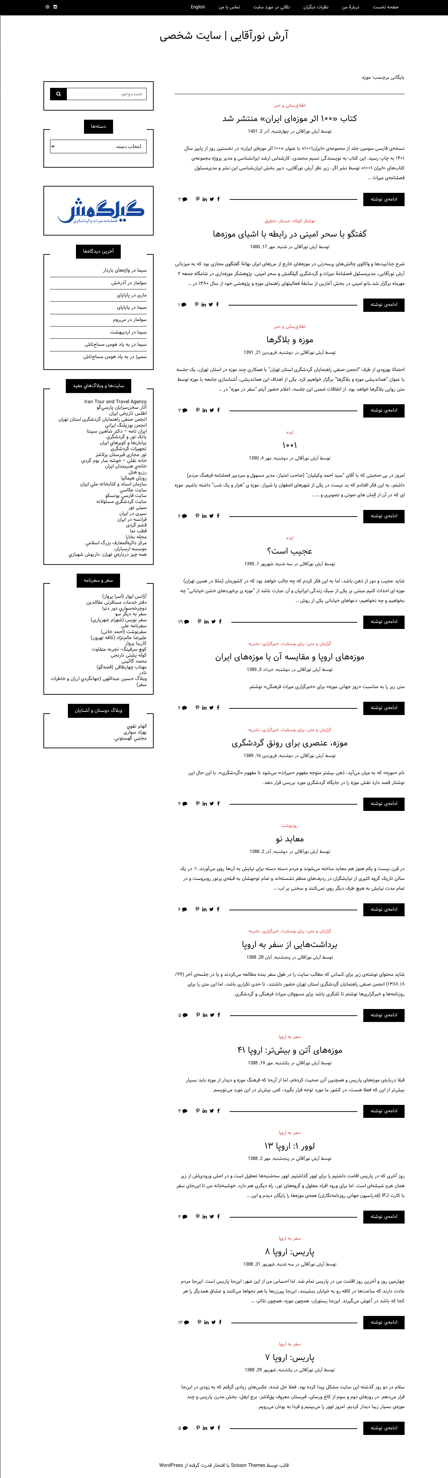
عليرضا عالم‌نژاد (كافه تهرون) (119, 638)
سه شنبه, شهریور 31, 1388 (268, 1264)
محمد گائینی (134, 661)
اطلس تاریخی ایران (128, 413)
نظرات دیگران (315, 7)
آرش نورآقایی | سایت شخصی (224, 36)
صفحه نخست (386, 7)
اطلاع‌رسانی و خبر (290, 106)
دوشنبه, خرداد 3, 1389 (268, 670)
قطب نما (138, 531)
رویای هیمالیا (134, 478)
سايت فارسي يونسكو (126, 496)
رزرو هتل (137, 472)
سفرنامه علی (134, 626)
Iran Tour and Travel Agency (115, 402)
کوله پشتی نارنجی (129, 655)
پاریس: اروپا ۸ (289, 1252)
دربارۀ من (350, 7)
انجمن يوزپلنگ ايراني (126, 425)
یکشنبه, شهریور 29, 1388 (268, 1370)
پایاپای (123, 295)
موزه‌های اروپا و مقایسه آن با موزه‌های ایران (289, 657)
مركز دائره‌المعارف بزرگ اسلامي (116, 543)
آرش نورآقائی (308, 131)
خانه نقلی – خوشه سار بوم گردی (114, 461)
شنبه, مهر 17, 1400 (268, 247)
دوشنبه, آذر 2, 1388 (269, 852)
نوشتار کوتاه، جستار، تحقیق (290, 221)
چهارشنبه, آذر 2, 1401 (268, 131)
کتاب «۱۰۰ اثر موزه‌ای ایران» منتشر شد (289, 119)
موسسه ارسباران (130, 549)
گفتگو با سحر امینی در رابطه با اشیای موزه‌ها (290, 234)
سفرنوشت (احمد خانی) (124, 632)
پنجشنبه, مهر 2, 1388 (268, 1159)
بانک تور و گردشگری (126, 437)
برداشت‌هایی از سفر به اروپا (289, 945)
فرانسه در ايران (132, 520)
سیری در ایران (133, 514)
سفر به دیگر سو (131, 614)
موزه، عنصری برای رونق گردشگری (290, 743)
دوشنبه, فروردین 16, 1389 (268, 756)
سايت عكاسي (133, 490)
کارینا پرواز (136, 643)
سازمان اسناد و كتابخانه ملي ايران (113, 484)
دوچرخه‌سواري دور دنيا (124, 608)
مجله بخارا (136, 537)
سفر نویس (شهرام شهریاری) (119, 620)
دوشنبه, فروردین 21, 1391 (268, 353)
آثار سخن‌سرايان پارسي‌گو (122, 408)
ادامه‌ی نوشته (384, 199)
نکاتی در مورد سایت (271, 7)
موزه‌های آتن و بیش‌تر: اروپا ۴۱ (289, 1050)
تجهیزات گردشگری (129, 449)
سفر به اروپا (290, 1037)
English (198, 7)
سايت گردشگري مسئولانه (121, 502)
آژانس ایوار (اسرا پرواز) (124, 597)
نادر (143, 673)
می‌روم (119, 320)
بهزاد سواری (135, 732)
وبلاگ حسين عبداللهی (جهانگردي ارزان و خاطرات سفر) (99, 682)
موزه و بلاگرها (289, 340)
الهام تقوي (137, 726)
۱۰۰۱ (289, 446)
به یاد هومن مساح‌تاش (107, 345)
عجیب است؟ (289, 551)
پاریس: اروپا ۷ (289, 1358)
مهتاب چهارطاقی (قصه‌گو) (122, 667)
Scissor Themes (248, 1466)
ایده (289, 432)
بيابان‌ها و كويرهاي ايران (123, 443)
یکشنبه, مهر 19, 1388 (268, 1063)
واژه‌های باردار (116, 270)
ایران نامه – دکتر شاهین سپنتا (117, 431)
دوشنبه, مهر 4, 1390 (268, 458)
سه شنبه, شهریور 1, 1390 (268, 564)
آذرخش (118, 283)
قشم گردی (136, 525)
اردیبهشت (120, 332)
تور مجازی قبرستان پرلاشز (121, 455)
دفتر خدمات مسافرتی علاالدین (116, 602)
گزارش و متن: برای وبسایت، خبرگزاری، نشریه (289, 644)
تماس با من (229, 7)
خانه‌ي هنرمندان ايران (126, 466)
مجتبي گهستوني (130, 738)
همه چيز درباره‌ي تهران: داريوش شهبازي (108, 555)
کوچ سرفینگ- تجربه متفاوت (119, 649)
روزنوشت (289, 826)
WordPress (171, 1466)
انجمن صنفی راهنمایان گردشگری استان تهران (102, 419)
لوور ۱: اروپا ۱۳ (290, 1146)
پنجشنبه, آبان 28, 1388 (268, 957)
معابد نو (290, 839)
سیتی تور (137, 508)
